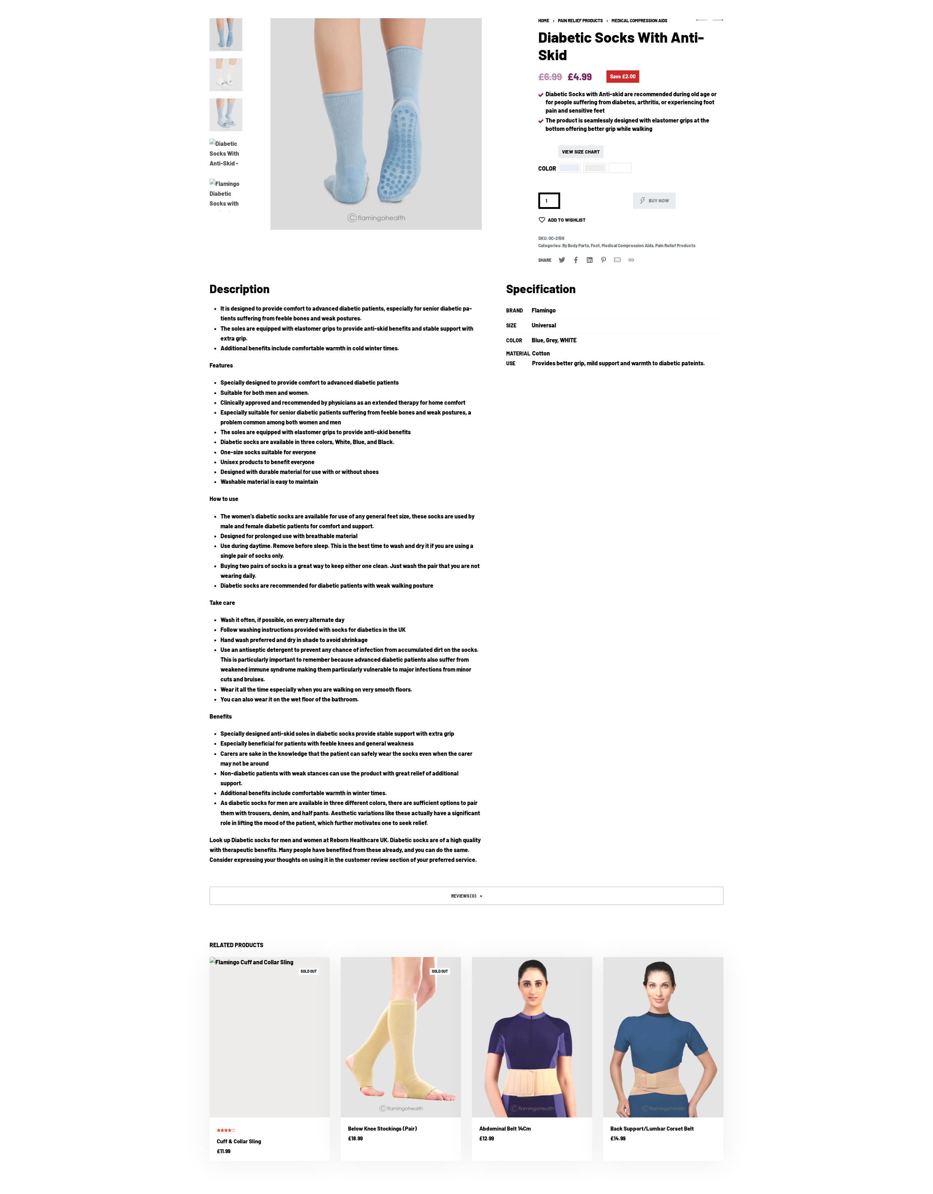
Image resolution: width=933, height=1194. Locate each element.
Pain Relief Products (580, 20)
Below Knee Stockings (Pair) (382, 1128)
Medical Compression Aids (639, 20)
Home (543, 20)
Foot (595, 245)
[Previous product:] (701, 23)
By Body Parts (575, 245)
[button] (265, 124)
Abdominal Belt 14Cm (505, 1128)
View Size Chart (581, 152)
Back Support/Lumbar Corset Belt (652, 1128)
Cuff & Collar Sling (239, 1141)
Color (547, 168)
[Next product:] (718, 23)
